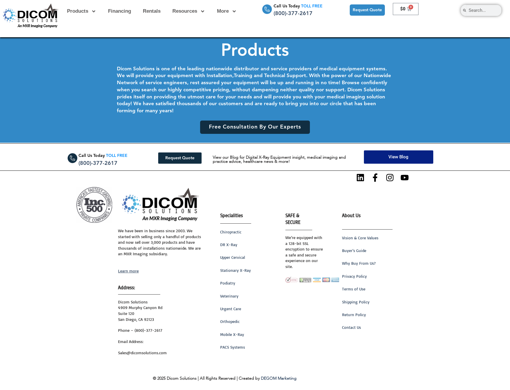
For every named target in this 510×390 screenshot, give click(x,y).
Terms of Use (353, 288)
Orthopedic (230, 321)
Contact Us (351, 327)
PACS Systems (232, 347)
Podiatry (227, 282)
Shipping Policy (356, 301)
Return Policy (354, 314)
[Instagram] (390, 177)
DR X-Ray (228, 244)
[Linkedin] (360, 177)
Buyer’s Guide (354, 250)
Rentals (152, 11)
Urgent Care (230, 308)
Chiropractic (230, 231)
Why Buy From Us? (359, 263)
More (223, 11)
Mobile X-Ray (232, 334)
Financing (119, 11)
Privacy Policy (354, 276)
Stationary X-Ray (235, 270)
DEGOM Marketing (279, 378)
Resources (184, 11)
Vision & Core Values (360, 237)
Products (77, 11)
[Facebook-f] (375, 177)
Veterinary (229, 295)
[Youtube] (404, 177)
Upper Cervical (232, 257)
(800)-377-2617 (293, 13)
